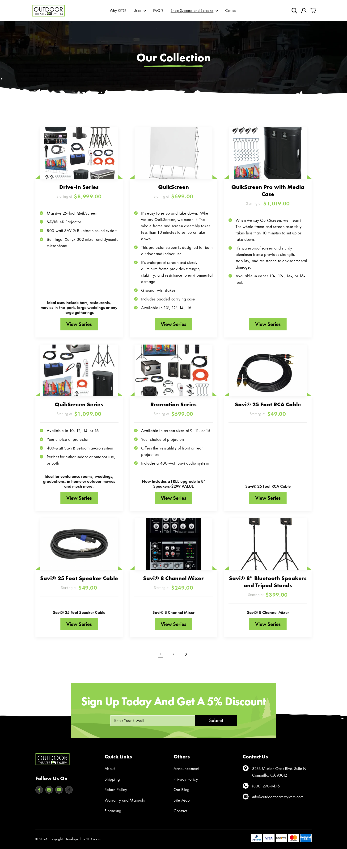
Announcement (186, 768)
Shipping (112, 779)
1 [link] (161, 654)
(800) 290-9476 (266, 786)
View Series (79, 324)
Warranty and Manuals (125, 800)
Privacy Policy (186, 779)
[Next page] (186, 654)
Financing (113, 810)
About (110, 768)
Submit (216, 720)
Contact (180, 810)
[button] (139, 10)
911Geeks (93, 839)
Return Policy (116, 789)
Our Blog (182, 789)
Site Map (182, 800)
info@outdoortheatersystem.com (277, 796)
